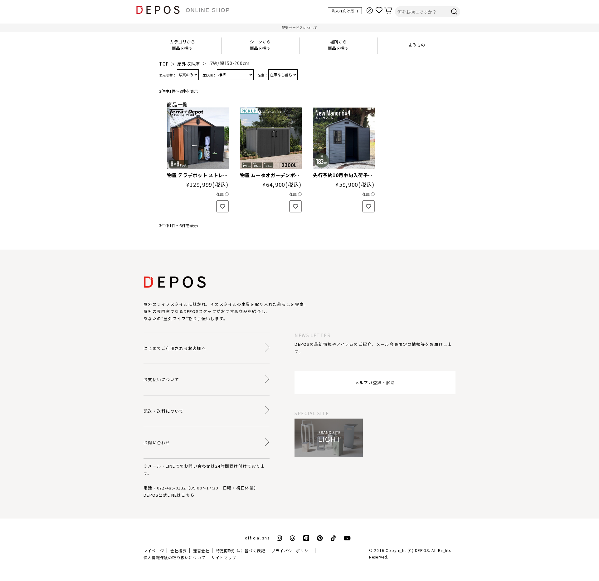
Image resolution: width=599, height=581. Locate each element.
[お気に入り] (381, 10)
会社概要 (178, 550)
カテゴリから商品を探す (182, 45)
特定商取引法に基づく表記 (240, 550)
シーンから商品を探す (260, 45)
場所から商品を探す (338, 45)
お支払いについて (161, 379)
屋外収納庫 (188, 64)
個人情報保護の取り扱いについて (174, 557)
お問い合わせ (157, 442)
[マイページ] (372, 10)
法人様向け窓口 (345, 10)
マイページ (154, 550)
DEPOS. (422, 550)
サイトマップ (224, 557)
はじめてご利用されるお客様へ (175, 348)
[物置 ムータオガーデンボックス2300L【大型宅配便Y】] (271, 138)
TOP (164, 64)
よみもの (416, 45)
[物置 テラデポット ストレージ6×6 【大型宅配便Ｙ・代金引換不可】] (198, 138)
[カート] (391, 10)
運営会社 (201, 550)
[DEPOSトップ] (185, 10)
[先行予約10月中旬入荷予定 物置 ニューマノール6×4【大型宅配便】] (344, 138)
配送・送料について (164, 411)
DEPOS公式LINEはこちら (169, 495)
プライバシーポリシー (292, 550)
